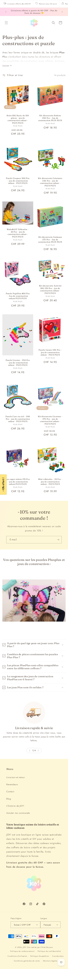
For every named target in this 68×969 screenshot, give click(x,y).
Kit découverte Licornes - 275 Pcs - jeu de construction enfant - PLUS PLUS (50, 420)
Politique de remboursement (22, 951)
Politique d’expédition (39, 956)
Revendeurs (12, 784)
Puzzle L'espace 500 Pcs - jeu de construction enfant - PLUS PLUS (18, 180)
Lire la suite (5, 65)
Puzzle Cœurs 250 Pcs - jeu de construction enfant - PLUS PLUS (50, 352)
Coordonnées (58, 956)
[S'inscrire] (58, 539)
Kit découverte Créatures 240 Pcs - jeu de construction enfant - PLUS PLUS (50, 182)
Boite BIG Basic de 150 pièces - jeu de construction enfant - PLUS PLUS (18, 119)
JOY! (25, 947)
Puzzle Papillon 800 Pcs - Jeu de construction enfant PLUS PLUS (18, 296)
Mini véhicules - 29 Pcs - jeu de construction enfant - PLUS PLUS (50, 481)
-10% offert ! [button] (3, 484)
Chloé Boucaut (46, 947)
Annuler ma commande (18, 813)
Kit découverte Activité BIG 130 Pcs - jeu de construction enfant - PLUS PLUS (50, 289)
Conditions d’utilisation (17, 956)
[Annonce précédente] (5, 11)
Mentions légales (50, 961)
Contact (10, 791)
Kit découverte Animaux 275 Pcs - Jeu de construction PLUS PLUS (50, 239)
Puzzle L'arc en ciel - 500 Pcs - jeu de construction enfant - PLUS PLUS (18, 418)
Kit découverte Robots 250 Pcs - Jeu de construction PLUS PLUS (50, 118)
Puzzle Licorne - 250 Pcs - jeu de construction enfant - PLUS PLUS (18, 362)
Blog (8, 798)
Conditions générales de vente (27, 961)
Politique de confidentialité (49, 951)
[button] (6, 22)
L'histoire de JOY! (15, 805)
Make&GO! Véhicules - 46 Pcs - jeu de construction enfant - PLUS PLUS (18, 233)
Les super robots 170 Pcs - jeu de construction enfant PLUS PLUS (18, 481)
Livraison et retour (15, 777)
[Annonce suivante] (62, 11)
